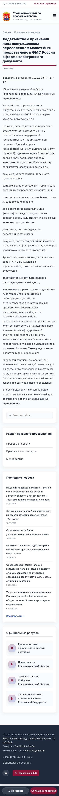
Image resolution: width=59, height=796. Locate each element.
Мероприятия (14, 458)
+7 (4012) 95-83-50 (24, 746)
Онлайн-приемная (14, 756)
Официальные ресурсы (17, 762)
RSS (29, 756)
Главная (7, 32)
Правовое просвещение (27, 32)
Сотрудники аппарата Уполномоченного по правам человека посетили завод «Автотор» (28, 515)
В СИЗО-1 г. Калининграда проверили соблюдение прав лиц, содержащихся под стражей (27, 549)
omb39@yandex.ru (35, 750)
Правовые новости (18, 443)
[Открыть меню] (54, 16)
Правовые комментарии (21, 451)
